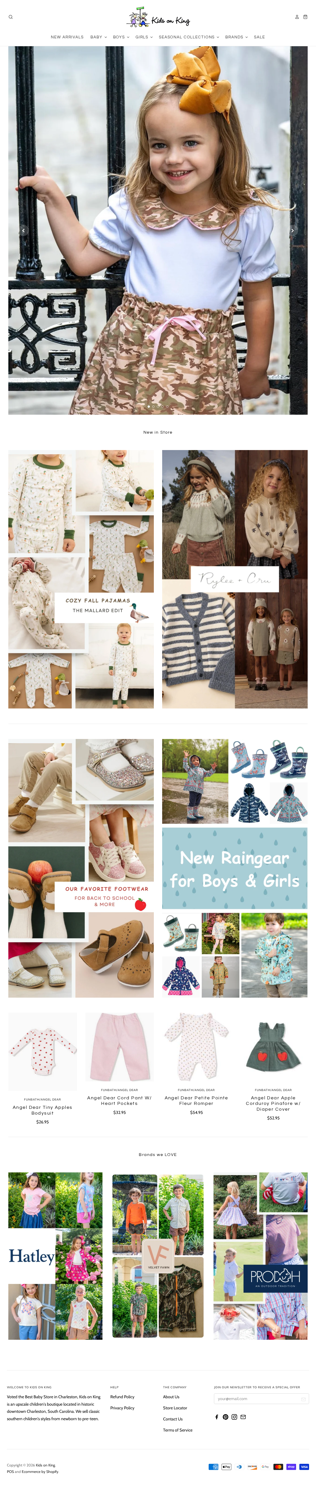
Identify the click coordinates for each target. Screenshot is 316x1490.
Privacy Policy (122, 1407)
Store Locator (175, 1407)
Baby (97, 37)
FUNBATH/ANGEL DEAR (42, 1099)
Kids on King (45, 1465)
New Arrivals (67, 37)
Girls (143, 37)
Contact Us (173, 1419)
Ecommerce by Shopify (40, 1471)
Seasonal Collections (187, 37)
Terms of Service (177, 1430)
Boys (119, 37)
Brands (235, 37)
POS (10, 1471)
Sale (259, 37)
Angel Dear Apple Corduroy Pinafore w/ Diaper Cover (273, 1103)
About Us (171, 1396)
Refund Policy (122, 1396)
